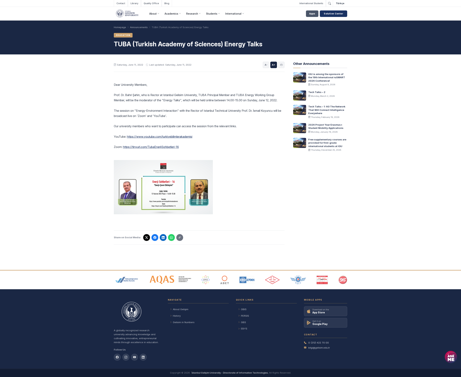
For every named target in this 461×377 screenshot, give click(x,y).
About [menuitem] (153, 13)
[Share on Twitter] (146, 237)
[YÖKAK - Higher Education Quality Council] (126, 280)
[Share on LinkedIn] (163, 237)
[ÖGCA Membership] (298, 280)
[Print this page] (281, 65)
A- (266, 64)
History (177, 315)
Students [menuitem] (211, 13)
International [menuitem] (233, 13)
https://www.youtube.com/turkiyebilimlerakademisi (159, 136)
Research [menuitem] (192, 13)
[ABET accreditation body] (224, 280)
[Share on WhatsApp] (171, 237)
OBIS (244, 309)
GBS (243, 322)
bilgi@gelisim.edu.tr (319, 347)
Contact (121, 3)
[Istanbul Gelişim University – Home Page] (128, 13)
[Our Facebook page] (117, 357)
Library (134, 3)
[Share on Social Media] (179, 237)
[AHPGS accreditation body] (206, 280)
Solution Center (333, 13)
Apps (312, 13)
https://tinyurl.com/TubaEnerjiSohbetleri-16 (151, 147)
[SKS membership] (343, 280)
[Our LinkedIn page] (143, 357)
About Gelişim (180, 309)
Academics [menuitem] (171, 13)
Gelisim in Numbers (183, 322)
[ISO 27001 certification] (247, 280)
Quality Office (151, 3)
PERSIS (245, 315)
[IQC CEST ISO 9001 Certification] (322, 280)
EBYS (244, 328)
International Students (311, 3)
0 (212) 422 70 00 (318, 342)
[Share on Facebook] (154, 237)
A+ (273, 64)
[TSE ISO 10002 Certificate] (272, 280)
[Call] (329, 3)
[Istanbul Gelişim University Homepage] (137, 312)
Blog (166, 3)
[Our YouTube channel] (134, 357)
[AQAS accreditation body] (170, 280)
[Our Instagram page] (125, 357)
